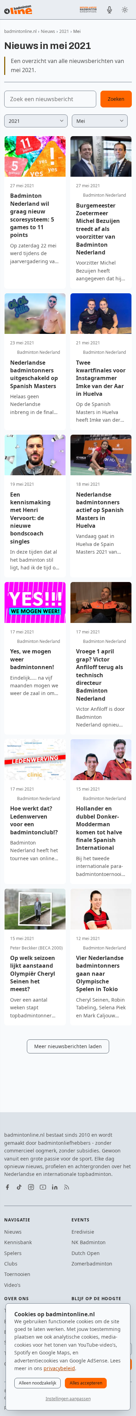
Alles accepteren (86, 1383)
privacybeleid (59, 1368)
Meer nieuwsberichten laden (68, 1046)
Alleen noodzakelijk (37, 1383)
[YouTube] (43, 1187)
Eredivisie (82, 1231)
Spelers (13, 1253)
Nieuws (48, 31)
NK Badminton (88, 1242)
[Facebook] (7, 1187)
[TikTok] (19, 1187)
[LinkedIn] (55, 1187)
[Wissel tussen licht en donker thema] (125, 10)
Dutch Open (85, 1253)
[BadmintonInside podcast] (109, 10)
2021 (64, 31)
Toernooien (17, 1274)
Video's (12, 1285)
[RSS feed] (66, 1187)
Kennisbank (18, 1242)
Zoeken (116, 99)
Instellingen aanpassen (68, 1399)
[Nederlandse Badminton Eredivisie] (88, 9)
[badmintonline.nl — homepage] (18, 9)
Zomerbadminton (91, 1263)
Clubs (10, 1263)
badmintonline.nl (20, 31)
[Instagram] (31, 1187)
